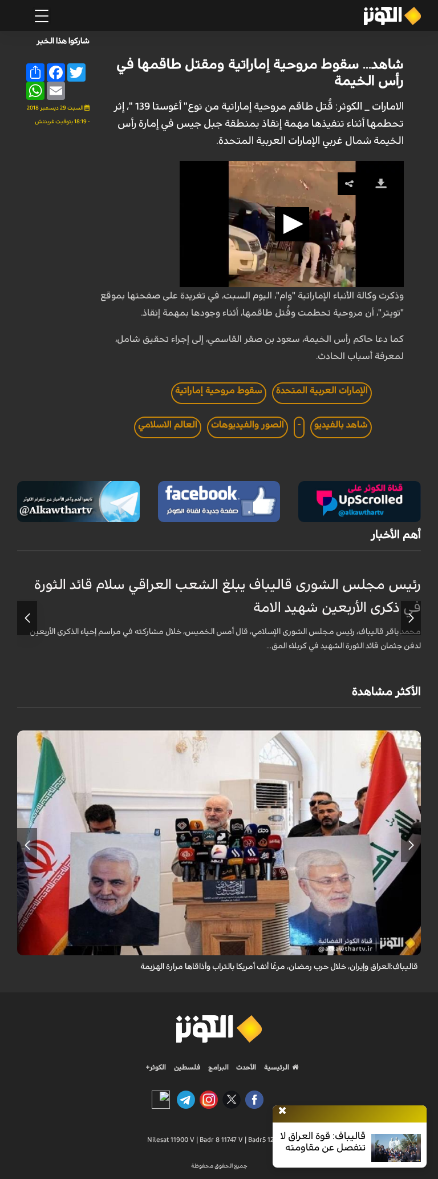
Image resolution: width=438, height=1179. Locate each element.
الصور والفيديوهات (247, 424)
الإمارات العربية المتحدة (322, 390)
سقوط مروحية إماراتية (218, 390)
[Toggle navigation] (42, 16)
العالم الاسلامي (167, 424)
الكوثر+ (156, 1067)
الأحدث (245, 1067)
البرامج (217, 1067)
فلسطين (187, 1067)
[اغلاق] (282, 1111)
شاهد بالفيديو (341, 424)
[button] (292, 224)
